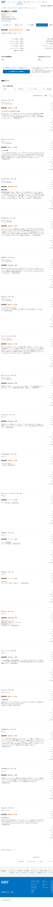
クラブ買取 (19, 870)
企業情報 (32, 890)
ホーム (9, 2)
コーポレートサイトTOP (35, 883)
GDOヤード (15, 67)
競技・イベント (48, 870)
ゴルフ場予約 (4, 7)
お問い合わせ (44, 884)
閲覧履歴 (50, 5)
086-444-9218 (7, 21)
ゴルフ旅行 (11, 872)
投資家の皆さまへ (34, 887)
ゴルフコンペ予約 (31, 861)
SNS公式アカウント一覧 (7, 892)
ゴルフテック (24, 872)
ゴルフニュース (34, 870)
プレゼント (17, 872)
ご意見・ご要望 (45, 887)
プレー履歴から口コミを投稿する (16, 71)
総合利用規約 (44, 70)
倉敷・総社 (14, 7)
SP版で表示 (36, 857)
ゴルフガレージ (32, 872)
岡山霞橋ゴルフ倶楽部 (22, 7)
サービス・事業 (33, 886)
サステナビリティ (34, 889)
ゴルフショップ (12, 870)
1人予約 (41, 861)
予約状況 (44, 5)
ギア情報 (41, 870)
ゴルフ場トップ (7, 25)
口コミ (42, 25)
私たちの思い (33, 884)
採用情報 (32, 892)
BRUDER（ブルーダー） (42, 872)
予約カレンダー (19, 25)
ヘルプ (43, 886)
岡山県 (9, 7)
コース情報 (30, 25)
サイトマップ (44, 883)
